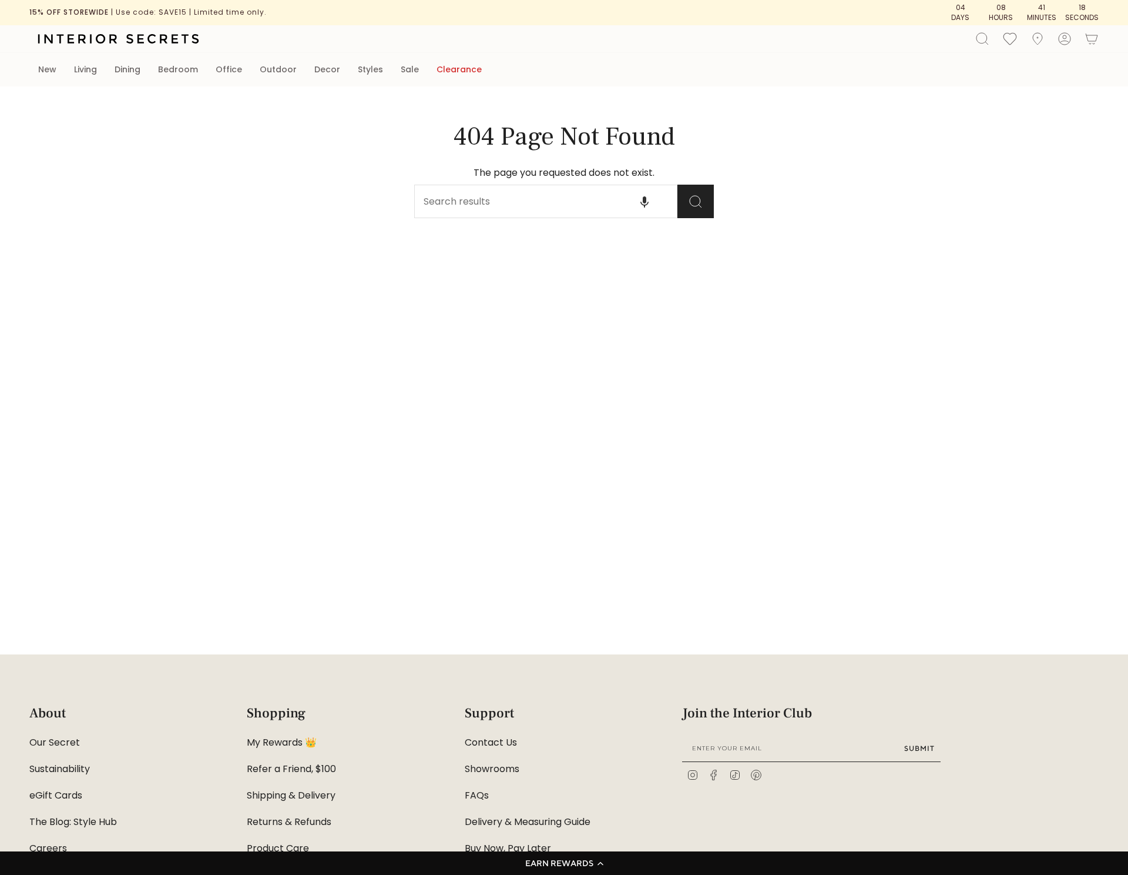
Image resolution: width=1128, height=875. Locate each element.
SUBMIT (919, 748)
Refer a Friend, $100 (291, 769)
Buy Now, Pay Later (508, 848)
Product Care (278, 848)
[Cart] (1091, 39)
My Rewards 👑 (282, 742)
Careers (48, 848)
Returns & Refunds (289, 822)
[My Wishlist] (1010, 38)
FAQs (477, 795)
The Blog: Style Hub (73, 822)
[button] (564, 863)
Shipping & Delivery (291, 795)
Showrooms (492, 769)
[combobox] (526, 201)
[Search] (695, 201)
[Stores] (1037, 39)
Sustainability (59, 769)
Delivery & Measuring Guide (527, 822)
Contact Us (491, 742)
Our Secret (54, 742)
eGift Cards (55, 795)
